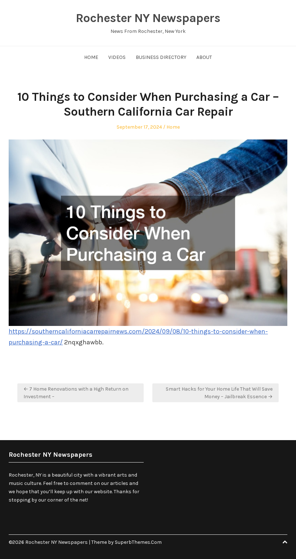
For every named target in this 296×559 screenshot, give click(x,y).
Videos (117, 57)
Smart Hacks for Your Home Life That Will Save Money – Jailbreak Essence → (219, 393)
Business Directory (161, 57)
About (204, 57)
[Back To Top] (284, 542)
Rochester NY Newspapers (148, 18)
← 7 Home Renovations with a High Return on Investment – (76, 393)
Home (91, 57)
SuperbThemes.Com (138, 542)
